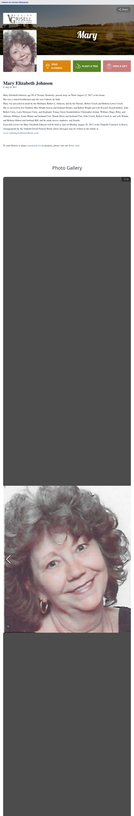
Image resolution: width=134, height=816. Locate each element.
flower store (74, 145)
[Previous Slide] (8, 559)
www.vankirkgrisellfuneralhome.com (20, 132)
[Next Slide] (125, 559)
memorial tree (34, 145)
